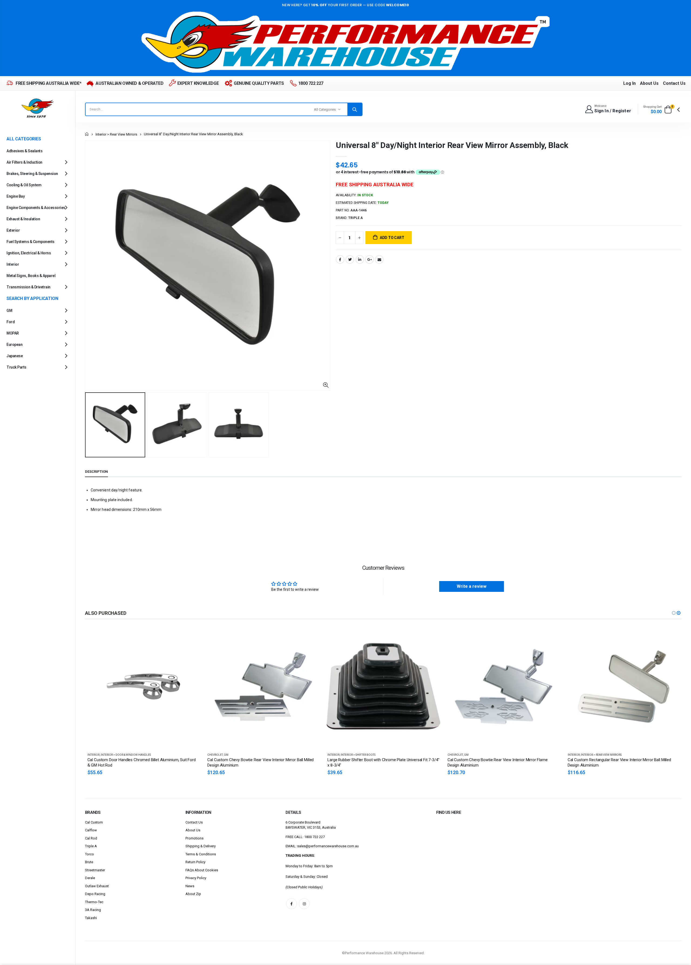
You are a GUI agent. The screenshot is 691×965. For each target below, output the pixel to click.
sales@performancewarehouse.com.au (328, 846)
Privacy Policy (195, 878)
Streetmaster (95, 870)
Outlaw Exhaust (97, 886)
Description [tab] (96, 472)
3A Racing (93, 910)
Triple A (91, 846)
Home (87, 134)
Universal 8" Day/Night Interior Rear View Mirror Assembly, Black (452, 145)
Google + (369, 259)
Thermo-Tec (94, 902)
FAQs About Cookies (201, 870)
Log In (629, 83)
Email (379, 259)
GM (106, 754)
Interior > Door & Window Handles (606, 754)
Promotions (194, 838)
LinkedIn (359, 259)
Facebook (340, 259)
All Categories (325, 109)
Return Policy (195, 862)
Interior (213, 754)
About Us (649, 83)
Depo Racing (95, 894)
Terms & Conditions (200, 854)
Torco (89, 854)
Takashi (91, 918)
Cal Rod (91, 838)
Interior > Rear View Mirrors (116, 134)
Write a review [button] (471, 586)
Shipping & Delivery (200, 846)
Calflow (91, 830)
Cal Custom (94, 822)
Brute (89, 862)
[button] (673, 613)
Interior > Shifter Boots (238, 754)
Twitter (350, 259)
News (189, 886)
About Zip (193, 894)
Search (354, 109)
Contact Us (674, 83)
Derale (90, 878)
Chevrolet (95, 754)
